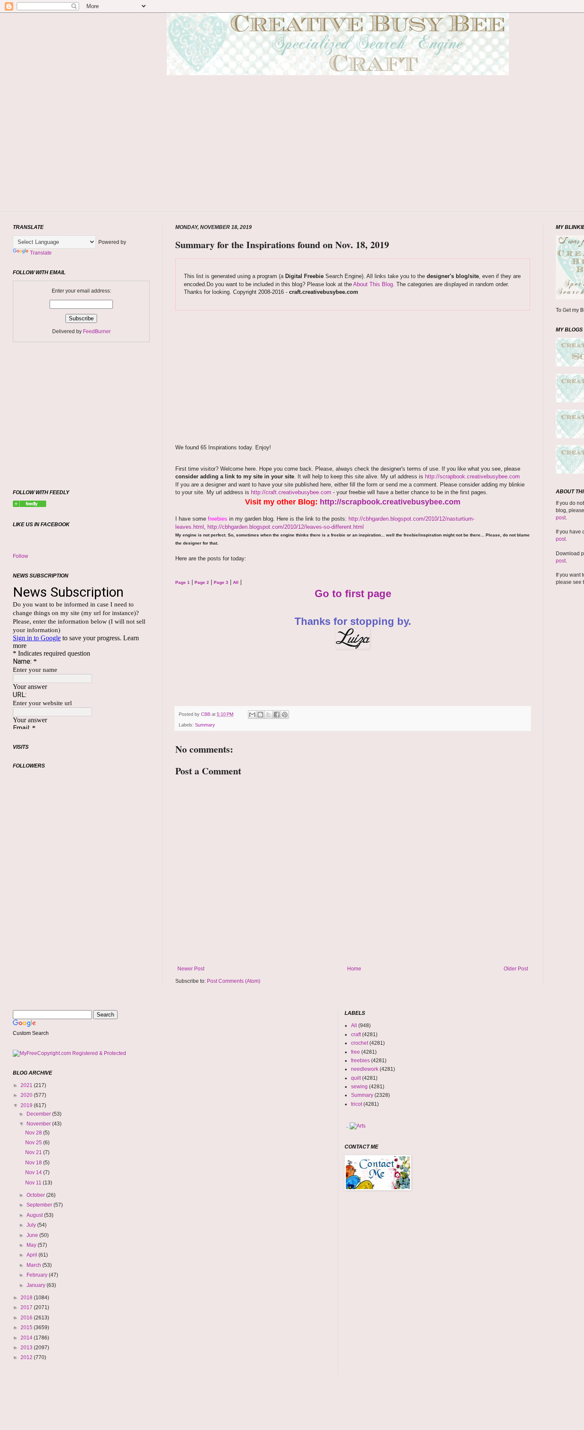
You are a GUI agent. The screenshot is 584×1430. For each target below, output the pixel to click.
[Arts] (358, 1126)
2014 (27, 1338)
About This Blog (373, 284)
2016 (27, 1318)
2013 (27, 1348)
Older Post (516, 969)
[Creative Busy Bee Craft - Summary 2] (29, 505)
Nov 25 (34, 1143)
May (32, 1245)
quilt (356, 1078)
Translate (41, 253)
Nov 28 (34, 1133)
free (355, 1052)
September (40, 1205)
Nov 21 (34, 1152)
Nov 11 (34, 1183)
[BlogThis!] (260, 714)
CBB (206, 714)
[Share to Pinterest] (284, 714)
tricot (356, 1104)
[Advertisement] (337, 156)
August (35, 1215)
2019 (27, 1105)
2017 (27, 1307)
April (32, 1255)
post (561, 518)
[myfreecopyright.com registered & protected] (69, 1053)
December (39, 1114)
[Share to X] (268, 714)
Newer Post (190, 969)
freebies (360, 1061)
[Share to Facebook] (276, 714)
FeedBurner (97, 331)
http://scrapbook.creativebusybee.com (471, 476)
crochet (359, 1043)
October (36, 1195)
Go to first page (353, 593)
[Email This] (252, 714)
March (34, 1265)
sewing (359, 1087)
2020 (27, 1095)
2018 (27, 1298)
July (32, 1225)
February (38, 1275)
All (354, 1026)
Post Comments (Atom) (233, 981)
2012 (27, 1357)
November (39, 1124)
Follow (20, 556)
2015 (27, 1327)
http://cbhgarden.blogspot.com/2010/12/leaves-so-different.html (285, 527)
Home (354, 969)
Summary (205, 724)
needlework (364, 1069)
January (37, 1285)
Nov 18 (34, 1163)
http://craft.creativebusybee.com (290, 492)
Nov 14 (34, 1172)
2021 (27, 1085)
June (33, 1235)
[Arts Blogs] (347, 1126)
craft (356, 1034)
